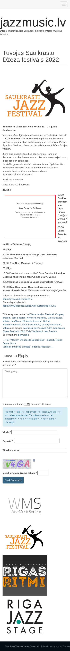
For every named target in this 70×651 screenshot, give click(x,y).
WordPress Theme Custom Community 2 (23, 646)
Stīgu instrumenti (31, 324)
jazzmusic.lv (33, 22)
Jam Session (18, 317)
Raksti (46, 321)
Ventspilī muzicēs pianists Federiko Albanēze (28, 346)
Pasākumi (16, 321)
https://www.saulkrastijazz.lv (17, 299)
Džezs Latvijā (36, 314)
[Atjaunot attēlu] (34, 460)
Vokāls (6, 328)
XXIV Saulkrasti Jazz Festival (41, 331)
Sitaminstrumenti (12, 324)
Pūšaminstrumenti (32, 321)
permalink (23, 334)
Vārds (7, 432)
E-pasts (8, 441)
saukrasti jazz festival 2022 (37, 328)
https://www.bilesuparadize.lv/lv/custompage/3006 (29, 305)
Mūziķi (6, 321)
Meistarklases (55, 317)
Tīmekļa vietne (11, 450)
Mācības (41, 317)
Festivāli (49, 314)
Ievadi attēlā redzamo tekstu (19, 473)
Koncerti (31, 317)
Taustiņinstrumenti (51, 324)
